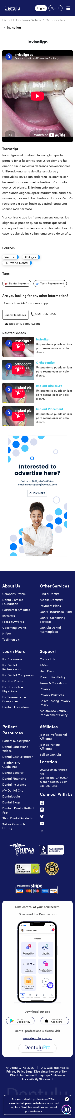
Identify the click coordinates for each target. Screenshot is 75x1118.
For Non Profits (12, 681)
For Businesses (12, 659)
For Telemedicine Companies (14, 699)
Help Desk (47, 671)
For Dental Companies (18, 675)
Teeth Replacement (52, 283)
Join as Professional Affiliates (53, 736)
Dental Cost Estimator (17, 757)
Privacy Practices (52, 695)
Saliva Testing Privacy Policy (55, 703)
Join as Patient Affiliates (50, 746)
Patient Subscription (16, 741)
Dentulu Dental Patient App (18, 810)
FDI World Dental (16, 263)
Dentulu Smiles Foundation (12, 602)
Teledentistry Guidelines (11, 764)
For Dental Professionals (11, 667)
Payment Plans (50, 606)
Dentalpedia (11, 796)
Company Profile (14, 594)
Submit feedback (15, 315)
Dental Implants (19, 283)
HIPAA (6, 633)
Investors (8, 616)
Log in (41, 8)
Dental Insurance (14, 784)
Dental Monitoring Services (52, 619)
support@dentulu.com (24, 323)
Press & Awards (13, 622)
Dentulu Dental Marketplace (50, 629)
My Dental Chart (14, 790)
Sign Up (55, 8)
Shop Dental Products (17, 818)
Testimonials (11, 639)
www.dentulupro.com (37, 1038)
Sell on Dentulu (50, 754)
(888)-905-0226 (45, 314)
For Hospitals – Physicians (12, 689)
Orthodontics (55, 20)
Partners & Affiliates (16, 610)
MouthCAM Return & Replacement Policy (54, 713)
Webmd (9, 257)
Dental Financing (14, 778)
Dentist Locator (12, 772)
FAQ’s (44, 665)
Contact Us (47, 659)
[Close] (67, 1099)
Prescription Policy (53, 677)
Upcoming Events (14, 627)
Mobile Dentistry (51, 600)
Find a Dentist (49, 594)
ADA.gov (30, 257)
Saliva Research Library (13, 826)
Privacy (45, 689)
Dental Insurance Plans (56, 612)
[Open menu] (68, 8)
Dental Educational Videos (21, 20)
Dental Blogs (11, 802)
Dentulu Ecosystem (15, 707)
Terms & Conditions (53, 683)
